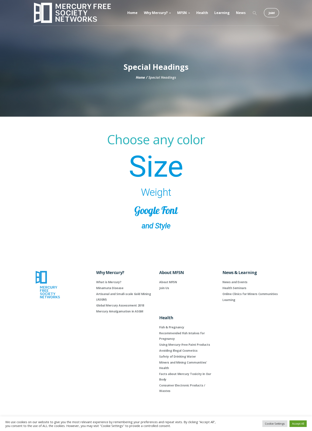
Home (140, 77)
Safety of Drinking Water (177, 356)
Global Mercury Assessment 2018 (120, 305)
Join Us (164, 288)
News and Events (234, 282)
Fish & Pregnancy (171, 327)
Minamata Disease (110, 288)
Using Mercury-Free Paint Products (184, 345)
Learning (228, 300)
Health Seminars (234, 288)
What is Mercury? (108, 282)
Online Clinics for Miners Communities (250, 294)
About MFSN (168, 282)
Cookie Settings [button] (275, 423)
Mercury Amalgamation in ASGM (119, 311)
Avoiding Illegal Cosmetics (178, 350)
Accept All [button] (298, 423)
